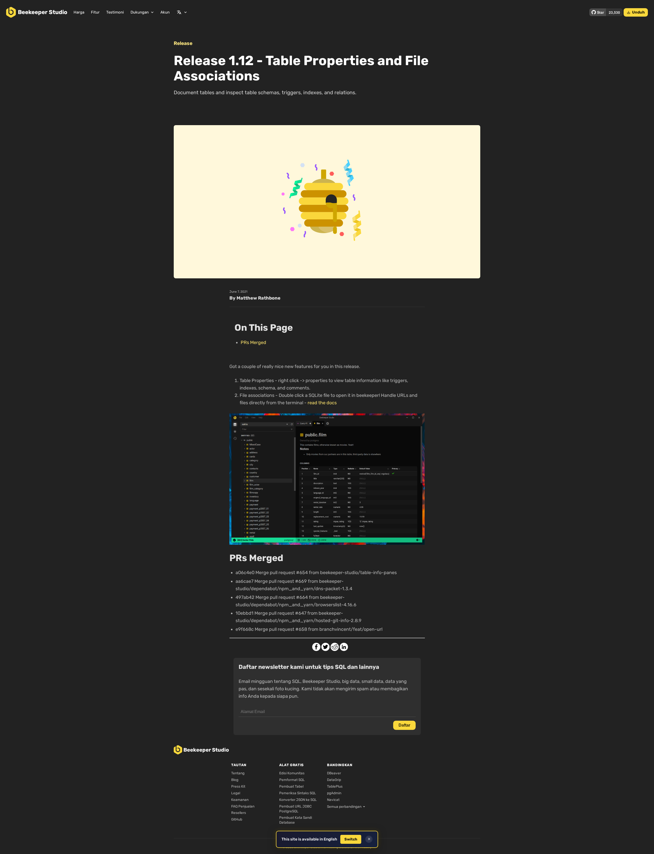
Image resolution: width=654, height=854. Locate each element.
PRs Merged (253, 342)
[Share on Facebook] (316, 647)
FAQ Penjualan (242, 806)
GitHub (236, 819)
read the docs (322, 403)
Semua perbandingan (344, 806)
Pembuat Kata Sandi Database (295, 819)
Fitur (95, 12)
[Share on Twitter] (325, 647)
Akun (165, 12)
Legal (235, 793)
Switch (350, 839)
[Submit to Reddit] (335, 647)
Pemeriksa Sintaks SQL (297, 793)
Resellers (238, 813)
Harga (79, 12)
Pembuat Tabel (291, 786)
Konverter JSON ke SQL (298, 800)
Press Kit (238, 786)
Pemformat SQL (292, 780)
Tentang (237, 773)
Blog (234, 780)
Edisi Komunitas (292, 773)
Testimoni (115, 12)
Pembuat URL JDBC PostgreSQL (295, 808)
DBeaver (334, 773)
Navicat (333, 800)
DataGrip (334, 780)
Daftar (404, 725)
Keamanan (240, 800)
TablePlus (335, 786)
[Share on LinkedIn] (344, 647)
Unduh (636, 12)
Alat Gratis (291, 765)
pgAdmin (334, 793)
